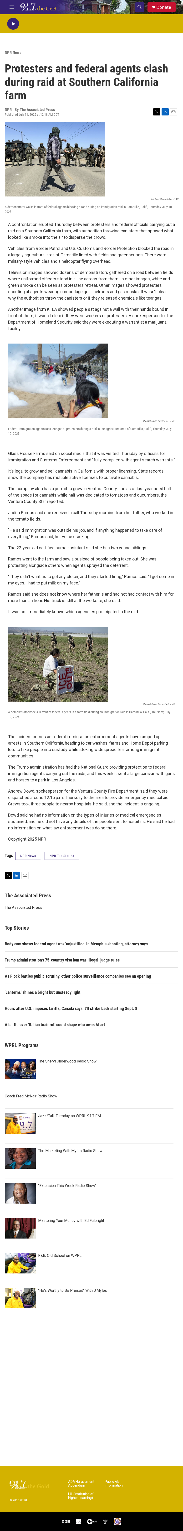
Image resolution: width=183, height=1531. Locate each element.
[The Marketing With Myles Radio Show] (20, 1158)
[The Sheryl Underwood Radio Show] (20, 1069)
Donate (163, 7)
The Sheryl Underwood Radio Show (67, 1061)
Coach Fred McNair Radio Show (31, 1096)
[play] (13, 24)
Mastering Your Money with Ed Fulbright (71, 1220)
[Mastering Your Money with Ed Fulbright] (20, 1228)
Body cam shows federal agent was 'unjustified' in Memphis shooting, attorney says (76, 943)
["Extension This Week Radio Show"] (20, 1193)
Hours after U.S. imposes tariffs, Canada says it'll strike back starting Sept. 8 (71, 1008)
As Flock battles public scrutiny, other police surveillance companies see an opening (78, 976)
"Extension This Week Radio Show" (67, 1185)
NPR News (13, 52)
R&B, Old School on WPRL (59, 1255)
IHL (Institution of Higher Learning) (81, 1496)
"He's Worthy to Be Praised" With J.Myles (72, 1290)
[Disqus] (91, 1401)
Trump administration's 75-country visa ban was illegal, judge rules (62, 959)
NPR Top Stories (62, 856)
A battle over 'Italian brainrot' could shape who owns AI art (55, 1024)
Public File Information (114, 1483)
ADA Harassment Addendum (81, 1483)
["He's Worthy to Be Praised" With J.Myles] (20, 1298)
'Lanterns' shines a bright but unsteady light (43, 992)
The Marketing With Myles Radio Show (70, 1150)
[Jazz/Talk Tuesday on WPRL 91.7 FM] (20, 1123)
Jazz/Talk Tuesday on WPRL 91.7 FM (69, 1116)
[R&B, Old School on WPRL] (20, 1263)
